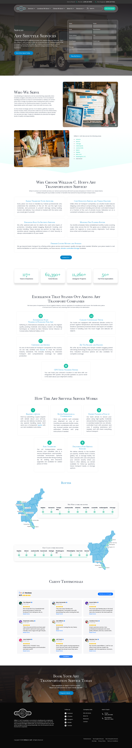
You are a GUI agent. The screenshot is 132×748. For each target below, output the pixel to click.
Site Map (94, 741)
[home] (21, 8)
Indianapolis (79, 146)
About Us (85, 716)
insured (42, 350)
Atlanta (78, 139)
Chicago (78, 144)
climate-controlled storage (70, 248)
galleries (45, 109)
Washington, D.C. (81, 156)
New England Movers (98, 739)
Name (71, 23)
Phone (95, 23)
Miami (77, 150)
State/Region (72, 41)
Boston (78, 141)
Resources (86, 719)
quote (40, 425)
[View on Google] (20, 603)
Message (71, 47)
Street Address (73, 35)
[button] (31, 8)
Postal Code (96, 41)
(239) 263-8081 (87, 2)
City (94, 35)
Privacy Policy (101, 741)
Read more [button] (26, 614)
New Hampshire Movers (112, 739)
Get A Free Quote (109, 8)
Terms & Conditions (112, 741)
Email (70, 29)
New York (79, 154)
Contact (85, 721)
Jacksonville (79, 148)
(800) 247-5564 (110, 2)
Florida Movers (87, 739)
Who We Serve (87, 713)
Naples (78, 152)
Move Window (97, 29)
